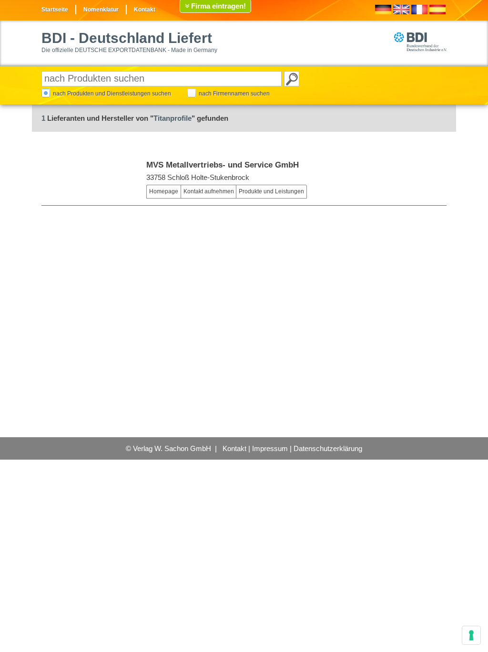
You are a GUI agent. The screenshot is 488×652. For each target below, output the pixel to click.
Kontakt (144, 9)
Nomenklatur (101, 9)
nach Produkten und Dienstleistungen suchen (112, 93)
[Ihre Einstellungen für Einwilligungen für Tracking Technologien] (471, 635)
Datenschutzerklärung (328, 448)
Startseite (54, 9)
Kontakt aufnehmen (208, 191)
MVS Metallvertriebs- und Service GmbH (222, 164)
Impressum (270, 448)
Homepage (163, 191)
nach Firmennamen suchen (234, 93)
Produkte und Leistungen (271, 191)
